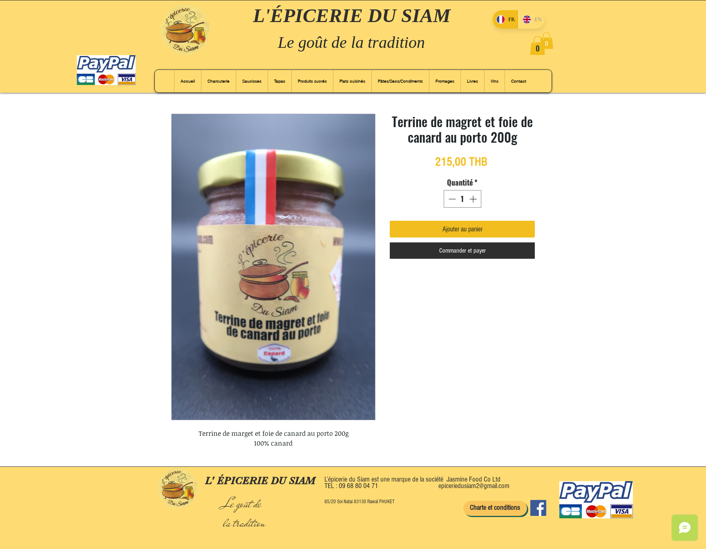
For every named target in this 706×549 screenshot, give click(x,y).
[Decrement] (451, 198)
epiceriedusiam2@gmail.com (473, 486)
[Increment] (473, 198)
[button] (537, 45)
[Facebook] (538, 508)
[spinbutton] (462, 198)
